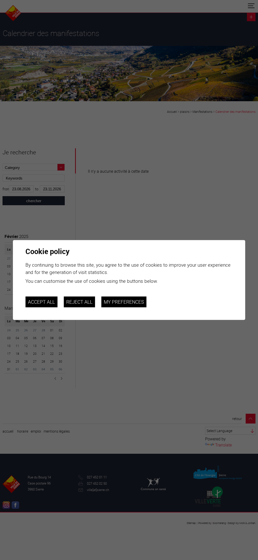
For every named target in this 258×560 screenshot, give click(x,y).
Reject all (79, 302)
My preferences (124, 302)
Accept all (41, 302)
